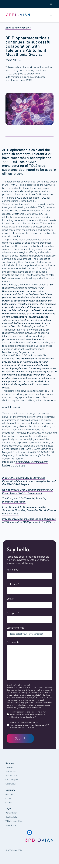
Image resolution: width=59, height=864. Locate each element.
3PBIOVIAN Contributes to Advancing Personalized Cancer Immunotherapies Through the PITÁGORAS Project (29, 481)
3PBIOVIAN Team (13, 60)
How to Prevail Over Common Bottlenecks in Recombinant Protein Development (27, 491)
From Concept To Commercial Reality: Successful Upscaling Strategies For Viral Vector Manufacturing (29, 510)
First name (13, 569)
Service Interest (15, 627)
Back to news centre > (18, 27)
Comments (13, 642)
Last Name (13, 584)
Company (13, 613)
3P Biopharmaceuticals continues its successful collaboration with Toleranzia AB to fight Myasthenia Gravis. (28, 46)
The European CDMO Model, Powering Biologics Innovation (24, 500)
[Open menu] (51, 4)
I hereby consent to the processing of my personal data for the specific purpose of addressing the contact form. (27, 714)
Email (10, 598)
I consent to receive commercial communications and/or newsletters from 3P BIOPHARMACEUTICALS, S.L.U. (29, 725)
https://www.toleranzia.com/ (32, 461)
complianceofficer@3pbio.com (20, 702)
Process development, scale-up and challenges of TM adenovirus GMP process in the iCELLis (29, 520)
